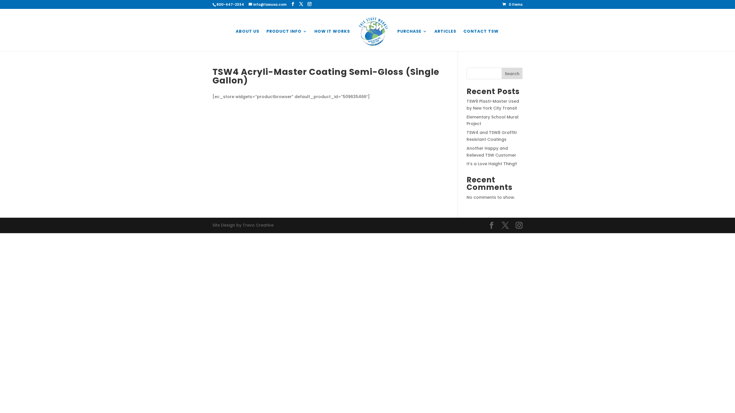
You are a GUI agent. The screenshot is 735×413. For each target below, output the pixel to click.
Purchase (409, 31)
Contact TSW (481, 31)
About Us (247, 31)
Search (512, 74)
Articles (445, 31)
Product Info (283, 31)
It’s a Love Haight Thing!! (492, 164)
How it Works (332, 31)
